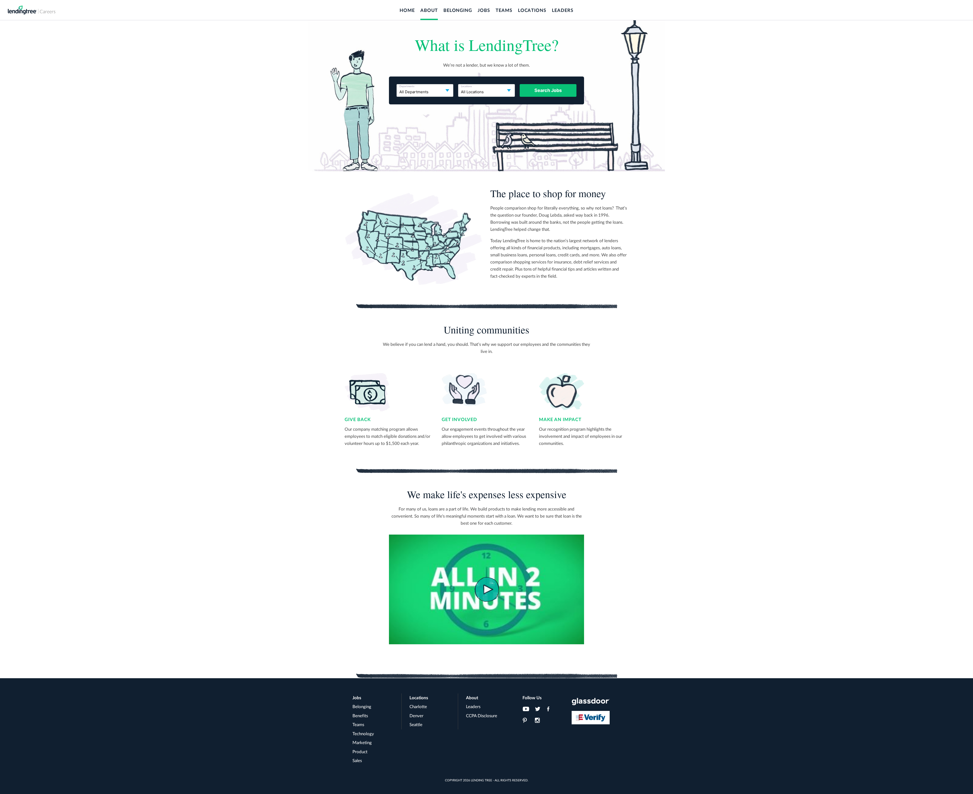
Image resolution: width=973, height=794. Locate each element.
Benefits (360, 716)
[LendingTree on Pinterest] (527, 722)
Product (359, 752)
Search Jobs (548, 90)
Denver (416, 716)
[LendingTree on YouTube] (527, 710)
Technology (363, 734)
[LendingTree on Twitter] (539, 710)
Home (407, 10)
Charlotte (418, 707)
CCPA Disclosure (481, 716)
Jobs (484, 10)
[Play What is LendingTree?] (486, 589)
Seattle (415, 725)
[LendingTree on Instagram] (539, 722)
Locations (532, 10)
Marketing (362, 743)
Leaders (562, 10)
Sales (357, 761)
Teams (504, 10)
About (429, 10)
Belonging (457, 10)
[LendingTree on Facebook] (551, 710)
